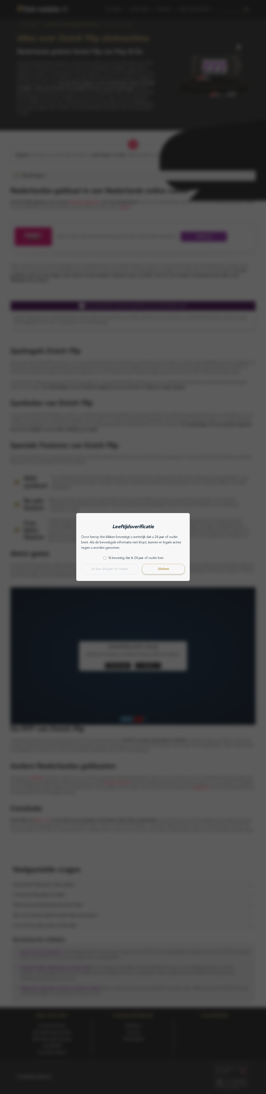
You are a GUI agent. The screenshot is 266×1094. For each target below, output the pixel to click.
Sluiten (163, 569)
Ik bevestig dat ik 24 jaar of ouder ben (136, 558)
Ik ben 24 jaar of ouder (110, 569)
